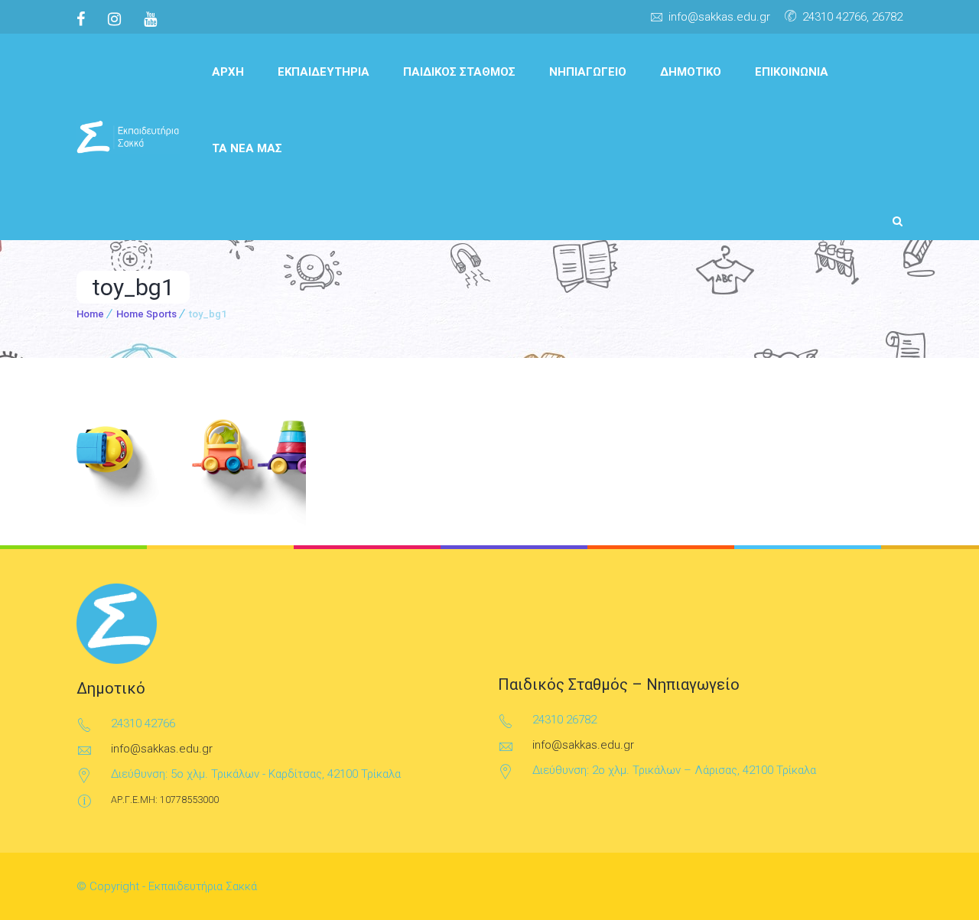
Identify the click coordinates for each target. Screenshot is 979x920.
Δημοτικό (690, 72)
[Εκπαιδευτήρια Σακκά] (128, 137)
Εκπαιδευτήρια (323, 72)
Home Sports (146, 314)
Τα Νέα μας (247, 148)
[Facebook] (86, 19)
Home (90, 314)
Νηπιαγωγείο (587, 72)
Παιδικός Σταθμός (459, 72)
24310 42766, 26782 (852, 17)
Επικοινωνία (791, 72)
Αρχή (228, 72)
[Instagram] (114, 19)
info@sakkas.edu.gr (719, 17)
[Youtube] (150, 19)
